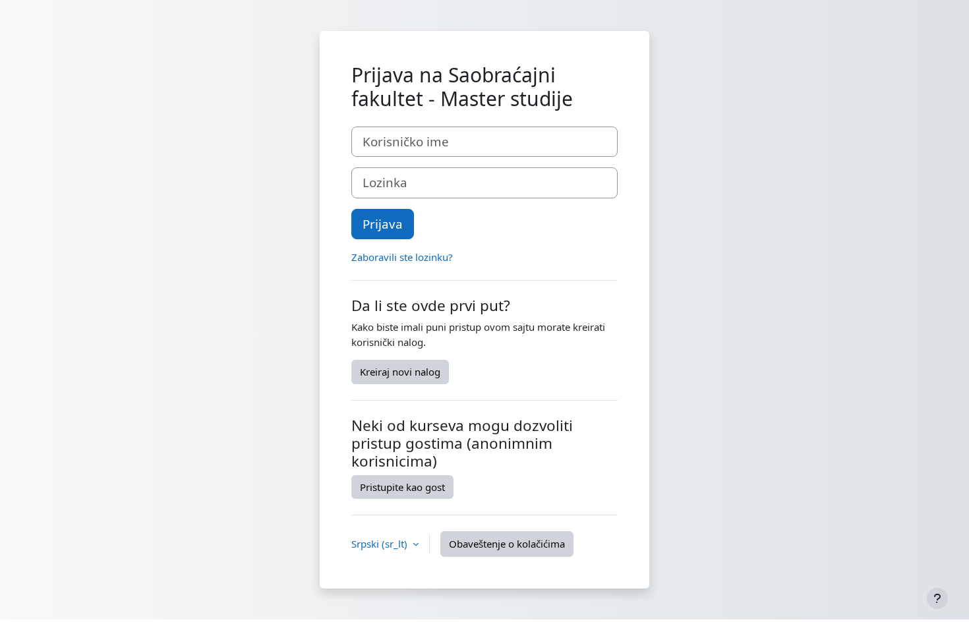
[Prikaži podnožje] (937, 598)
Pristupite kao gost (402, 487)
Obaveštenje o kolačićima (507, 543)
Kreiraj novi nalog (400, 371)
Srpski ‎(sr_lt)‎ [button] (380, 543)
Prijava (383, 223)
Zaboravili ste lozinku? (402, 257)
